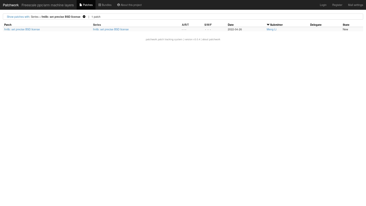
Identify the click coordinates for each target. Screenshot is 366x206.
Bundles (106, 5)
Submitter (276, 25)
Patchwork (11, 4)
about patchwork (211, 39)
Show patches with (18, 17)
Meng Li (271, 29)
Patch (8, 25)
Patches (87, 5)
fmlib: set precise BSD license (22, 29)
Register (337, 5)
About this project (131, 5)
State (346, 25)
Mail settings (355, 5)
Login (323, 5)
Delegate (316, 25)
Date (231, 25)
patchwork (151, 39)
